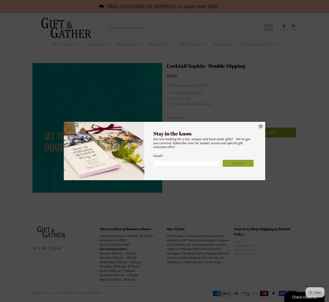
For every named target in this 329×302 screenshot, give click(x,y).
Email (158, 156)
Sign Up (238, 163)
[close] (260, 126)
